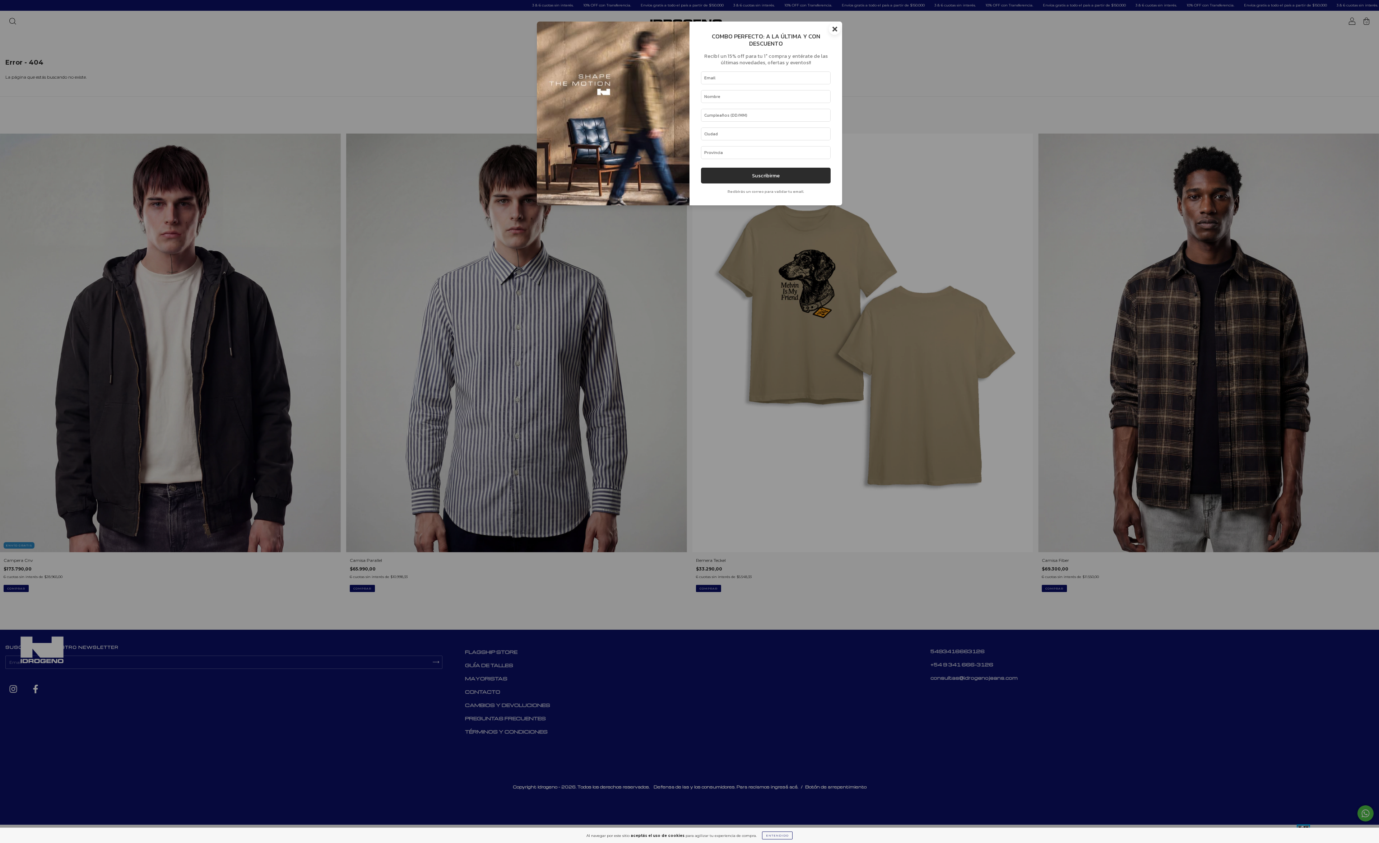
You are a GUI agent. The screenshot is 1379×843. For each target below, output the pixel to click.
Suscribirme (766, 176)
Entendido (777, 835)
